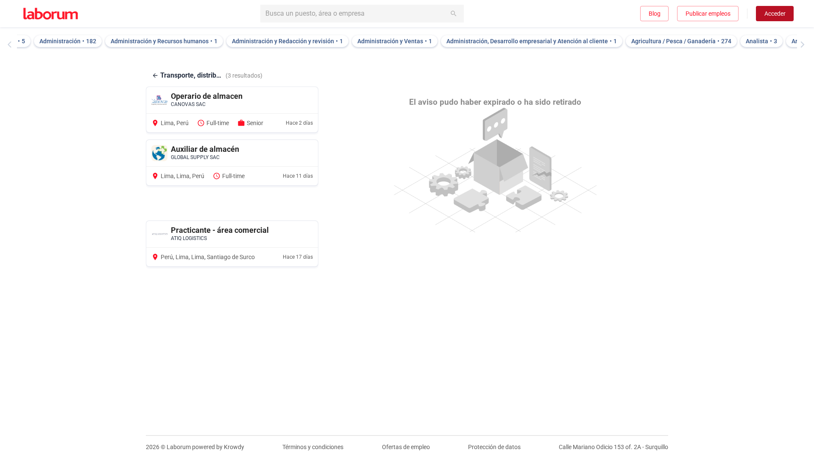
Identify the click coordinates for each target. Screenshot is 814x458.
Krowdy (234, 447)
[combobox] (362, 13)
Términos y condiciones (312, 447)
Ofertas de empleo (406, 447)
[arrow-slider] (11, 44)
